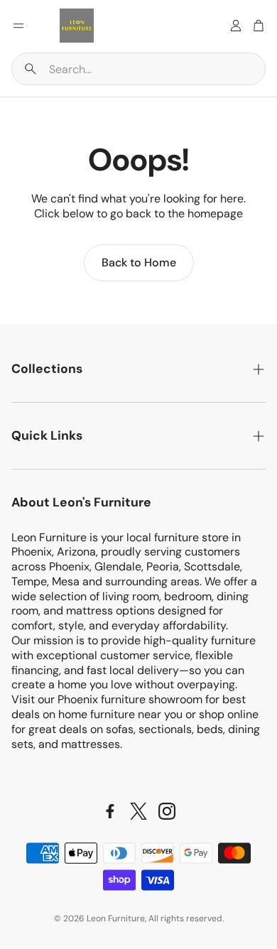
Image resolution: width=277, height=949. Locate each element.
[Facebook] (110, 811)
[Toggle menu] (18, 25)
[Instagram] (166, 811)
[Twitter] (138, 811)
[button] (138, 69)
